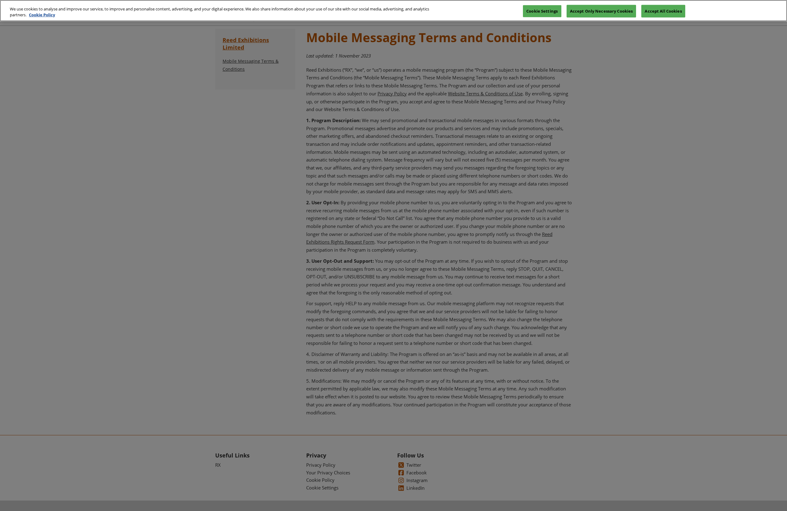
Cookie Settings (542, 11)
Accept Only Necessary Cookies (601, 11)
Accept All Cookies (663, 11)
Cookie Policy (42, 15)
